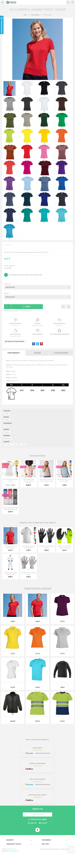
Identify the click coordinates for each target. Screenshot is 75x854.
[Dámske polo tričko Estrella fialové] (62, 605)
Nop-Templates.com (13, 851)
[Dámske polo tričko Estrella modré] (62, 637)
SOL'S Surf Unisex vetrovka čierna (13, 716)
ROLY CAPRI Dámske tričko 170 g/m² (10, 480)
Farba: (6, 293)
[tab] (14, 353)
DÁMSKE (5, 467)
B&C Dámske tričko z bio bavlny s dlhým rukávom (46, 480)
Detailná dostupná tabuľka (15, 341)
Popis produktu (14, 353)
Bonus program (15, 333)
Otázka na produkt (61, 353)
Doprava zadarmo (60, 322)
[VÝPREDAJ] (5, 461)
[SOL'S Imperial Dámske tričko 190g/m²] (12, 605)
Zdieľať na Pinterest (41, 343)
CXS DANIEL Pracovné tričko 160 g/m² (28, 547)
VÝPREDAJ (6, 464)
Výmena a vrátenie (15, 322)
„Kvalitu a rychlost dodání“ (37, 763)
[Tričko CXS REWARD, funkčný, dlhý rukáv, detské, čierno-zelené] (62, 669)
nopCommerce (11, 849)
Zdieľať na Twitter (37, 343)
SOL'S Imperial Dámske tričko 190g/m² (12, 618)
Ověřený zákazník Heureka (42, 753)
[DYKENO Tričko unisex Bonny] (37, 669)
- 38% (16, 463)
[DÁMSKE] (23, 461)
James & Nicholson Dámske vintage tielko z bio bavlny (10, 508)
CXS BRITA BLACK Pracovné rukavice (46, 547)
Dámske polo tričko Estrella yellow (12, 651)
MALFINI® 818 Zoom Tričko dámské (13, 683)
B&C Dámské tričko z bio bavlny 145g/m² (64, 480)
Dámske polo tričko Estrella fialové (62, 618)
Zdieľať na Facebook (33, 343)
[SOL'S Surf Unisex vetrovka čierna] (12, 703)
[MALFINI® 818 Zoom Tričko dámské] (12, 669)
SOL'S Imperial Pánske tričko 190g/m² (10, 547)
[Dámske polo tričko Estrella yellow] (12, 637)
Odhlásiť (44, 823)
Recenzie (37, 353)
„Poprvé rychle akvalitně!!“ (37, 779)
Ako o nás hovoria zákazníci (37, 739)
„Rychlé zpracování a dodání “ (37, 795)
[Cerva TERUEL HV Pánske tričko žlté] (37, 703)
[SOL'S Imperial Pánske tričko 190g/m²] (37, 605)
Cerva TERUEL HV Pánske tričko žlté (38, 716)
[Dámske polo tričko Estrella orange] (37, 637)
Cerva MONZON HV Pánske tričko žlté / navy (62, 717)
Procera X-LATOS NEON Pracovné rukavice (64, 547)
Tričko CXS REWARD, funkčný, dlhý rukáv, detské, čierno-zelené (62, 683)
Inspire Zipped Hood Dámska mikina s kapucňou (28, 481)
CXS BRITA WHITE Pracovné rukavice (28, 573)
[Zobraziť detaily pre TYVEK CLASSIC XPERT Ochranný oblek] (10, 562)
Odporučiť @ (68, 306)
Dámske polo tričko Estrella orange (37, 651)
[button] (2, 474)
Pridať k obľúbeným (63, 306)
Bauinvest (12, 265)
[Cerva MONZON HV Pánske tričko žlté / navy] (62, 703)
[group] (10, 468)
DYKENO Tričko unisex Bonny (37, 683)
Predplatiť (33, 823)
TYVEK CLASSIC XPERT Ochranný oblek (10, 573)
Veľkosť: (7, 284)
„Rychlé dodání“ (37, 748)
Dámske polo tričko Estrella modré (62, 651)
